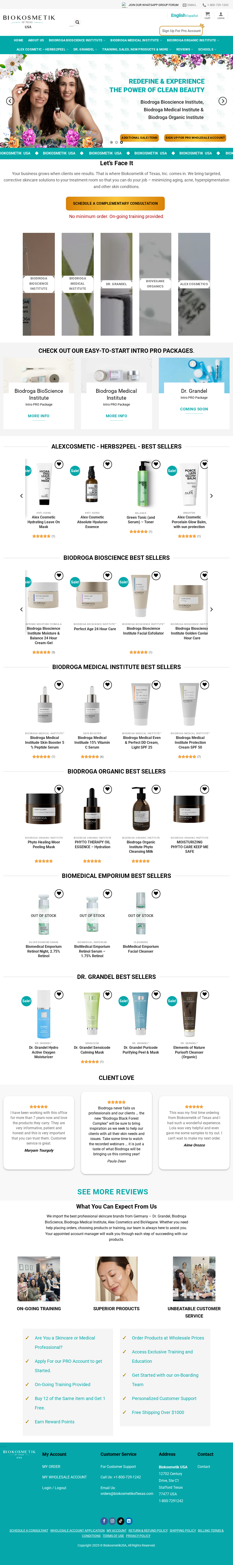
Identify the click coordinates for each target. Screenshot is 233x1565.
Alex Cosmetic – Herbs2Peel (41, 49)
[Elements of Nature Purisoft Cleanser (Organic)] (189, 1014)
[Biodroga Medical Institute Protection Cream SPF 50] (189, 704)
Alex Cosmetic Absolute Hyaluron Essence (92, 522)
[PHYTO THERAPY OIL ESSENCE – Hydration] (92, 809)
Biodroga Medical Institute (134, 40)
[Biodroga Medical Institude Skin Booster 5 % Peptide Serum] (43, 704)
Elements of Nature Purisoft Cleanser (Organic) (189, 1052)
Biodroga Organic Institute (191, 40)
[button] (208, 15)
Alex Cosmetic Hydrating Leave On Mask (44, 522)
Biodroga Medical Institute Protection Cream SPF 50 (190, 742)
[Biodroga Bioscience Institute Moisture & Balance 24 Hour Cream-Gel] (43, 595)
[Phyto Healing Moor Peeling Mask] (43, 809)
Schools (205, 49)
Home (18, 40)
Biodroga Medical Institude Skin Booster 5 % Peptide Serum (44, 742)
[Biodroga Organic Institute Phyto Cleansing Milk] (141, 809)
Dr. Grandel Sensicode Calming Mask (92, 1050)
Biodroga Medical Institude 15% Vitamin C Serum (92, 742)
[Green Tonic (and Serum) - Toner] (141, 484)
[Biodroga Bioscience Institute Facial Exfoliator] (141, 595)
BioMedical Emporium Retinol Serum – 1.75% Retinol (92, 951)
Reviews (183, 49)
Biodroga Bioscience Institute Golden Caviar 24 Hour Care (192, 633)
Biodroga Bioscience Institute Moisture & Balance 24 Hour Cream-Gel (43, 635)
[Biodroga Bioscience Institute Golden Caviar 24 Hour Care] (189, 595)
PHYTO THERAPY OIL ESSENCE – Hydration (92, 844)
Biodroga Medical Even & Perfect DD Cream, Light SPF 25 (142, 742)
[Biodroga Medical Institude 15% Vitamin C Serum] (92, 704)
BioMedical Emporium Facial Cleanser (141, 949)
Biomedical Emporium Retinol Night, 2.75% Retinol (44, 951)
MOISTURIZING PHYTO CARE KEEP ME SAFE (189, 847)
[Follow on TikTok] (120, 1521)
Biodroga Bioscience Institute (75, 40)
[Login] (221, 15)
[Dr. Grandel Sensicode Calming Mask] (92, 1014)
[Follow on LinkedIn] (129, 1521)
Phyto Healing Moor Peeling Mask (44, 844)
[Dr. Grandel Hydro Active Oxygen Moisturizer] (43, 1014)
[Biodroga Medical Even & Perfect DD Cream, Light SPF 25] (141, 704)
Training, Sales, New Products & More (135, 49)
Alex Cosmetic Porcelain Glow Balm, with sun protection (189, 522)
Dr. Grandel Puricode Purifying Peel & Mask (141, 1050)
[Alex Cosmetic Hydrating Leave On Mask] (43, 484)
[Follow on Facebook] (104, 1521)
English (178, 15)
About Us (36, 40)
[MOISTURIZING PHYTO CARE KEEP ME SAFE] (189, 809)
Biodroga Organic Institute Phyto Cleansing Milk (141, 847)
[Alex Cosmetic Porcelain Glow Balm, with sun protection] (189, 484)
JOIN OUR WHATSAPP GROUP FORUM (153, 5)
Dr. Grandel (83, 49)
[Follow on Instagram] (112, 1521)
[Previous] (10, 101)
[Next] (222, 101)
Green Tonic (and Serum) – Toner (141, 519)
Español (192, 16)
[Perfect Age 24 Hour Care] (92, 595)
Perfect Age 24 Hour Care (95, 629)
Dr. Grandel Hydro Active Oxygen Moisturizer (43, 1052)
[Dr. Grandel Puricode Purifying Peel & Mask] (141, 1014)
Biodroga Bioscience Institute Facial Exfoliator (143, 630)
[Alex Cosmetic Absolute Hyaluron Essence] (92, 484)
